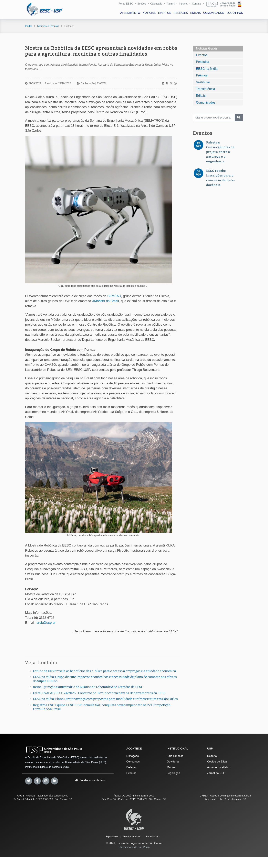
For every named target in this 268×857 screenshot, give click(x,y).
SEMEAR (114, 296)
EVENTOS (164, 12)
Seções (141, 3)
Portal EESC (126, 3)
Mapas (171, 767)
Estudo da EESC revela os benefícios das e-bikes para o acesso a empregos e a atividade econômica (104, 671)
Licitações (132, 755)
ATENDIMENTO (130, 12)
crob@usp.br (46, 623)
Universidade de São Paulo (134, 847)
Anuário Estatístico (218, 767)
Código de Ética (217, 761)
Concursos (133, 761)
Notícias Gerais (206, 48)
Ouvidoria (173, 761)
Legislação (173, 772)
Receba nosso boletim (92, 780)
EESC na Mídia (207, 68)
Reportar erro (153, 836)
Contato (196, 3)
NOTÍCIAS (149, 12)
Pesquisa (202, 61)
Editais (201, 95)
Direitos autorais (131, 836)
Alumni (171, 3)
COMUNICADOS (213, 12)
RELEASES (181, 12)
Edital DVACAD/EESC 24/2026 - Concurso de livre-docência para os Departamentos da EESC (99, 693)
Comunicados (205, 102)
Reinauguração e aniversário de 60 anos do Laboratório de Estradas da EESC (88, 687)
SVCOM (101, 83)
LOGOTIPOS (235, 12)
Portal (28, 26)
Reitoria (212, 755)
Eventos (201, 55)
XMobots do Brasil (105, 301)
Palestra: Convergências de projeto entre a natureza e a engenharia (220, 152)
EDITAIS (195, 12)
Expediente (112, 836)
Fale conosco (175, 755)
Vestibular (203, 82)
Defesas (131, 767)
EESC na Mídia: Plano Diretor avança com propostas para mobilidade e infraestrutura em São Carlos (105, 699)
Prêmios (202, 75)
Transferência (205, 89)
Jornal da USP (216, 772)
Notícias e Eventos (48, 26)
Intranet (183, 3)
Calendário (156, 3)
